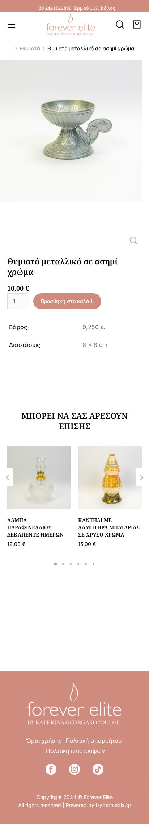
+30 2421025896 (53, 8)
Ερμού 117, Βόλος (95, 8)
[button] (55, 564)
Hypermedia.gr (113, 805)
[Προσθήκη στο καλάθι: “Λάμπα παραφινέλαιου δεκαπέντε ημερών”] (63, 502)
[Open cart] (137, 24)
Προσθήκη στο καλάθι (67, 301)
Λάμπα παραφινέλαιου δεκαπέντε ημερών (35, 527)
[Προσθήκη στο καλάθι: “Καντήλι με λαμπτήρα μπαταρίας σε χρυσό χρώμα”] (134, 502)
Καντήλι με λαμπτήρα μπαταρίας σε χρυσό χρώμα (109, 527)
